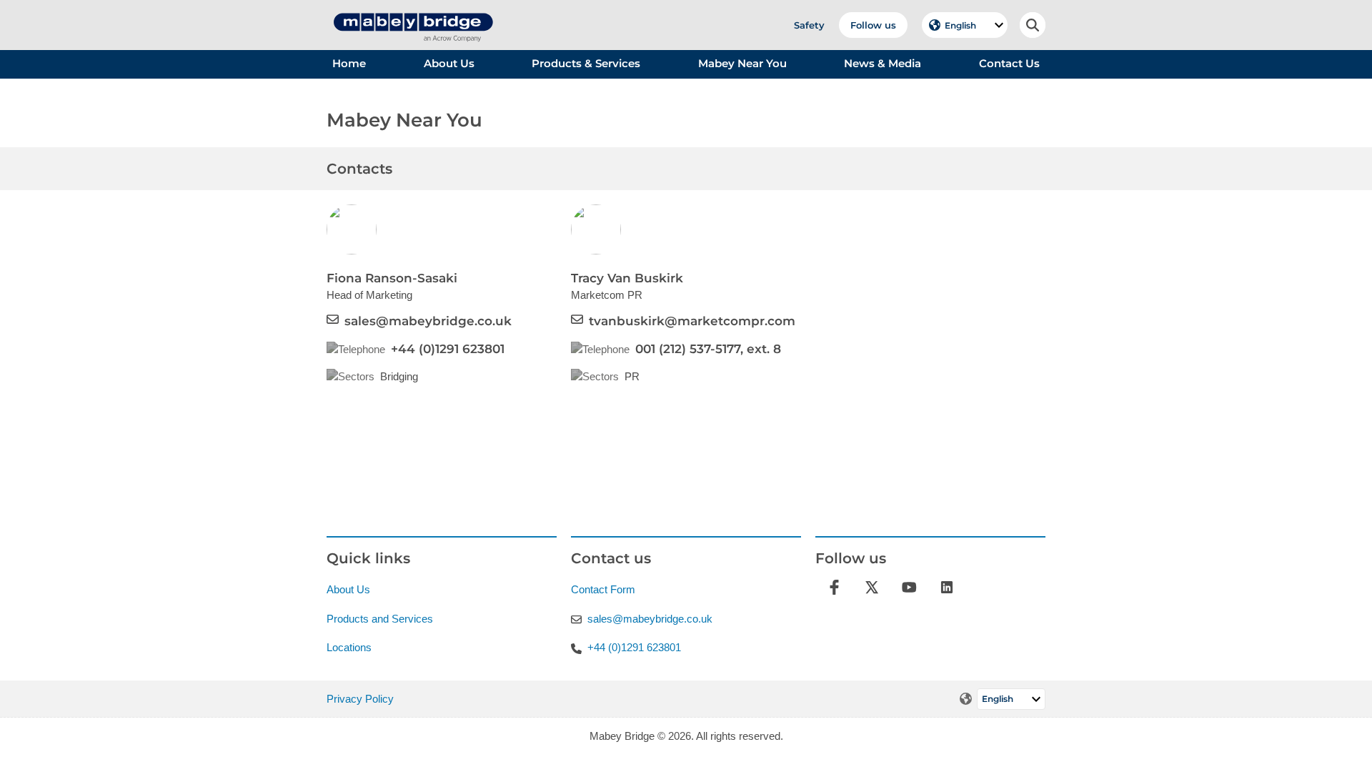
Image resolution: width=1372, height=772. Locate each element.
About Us (449, 63)
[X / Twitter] (872, 586)
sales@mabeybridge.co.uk (428, 321)
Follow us (873, 25)
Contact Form (603, 589)
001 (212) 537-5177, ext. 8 (708, 349)
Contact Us (1009, 63)
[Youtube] (909, 586)
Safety (809, 25)
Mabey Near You (742, 63)
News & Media (882, 63)
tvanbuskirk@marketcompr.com (692, 321)
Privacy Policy (360, 699)
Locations (349, 647)
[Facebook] (834, 586)
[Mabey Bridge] (412, 7)
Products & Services (586, 63)
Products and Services (380, 619)
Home (349, 63)
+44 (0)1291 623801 (447, 349)
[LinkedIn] (947, 586)
